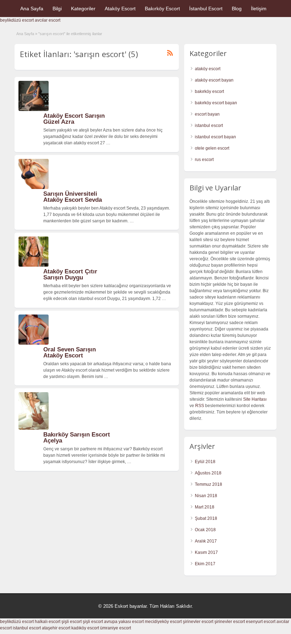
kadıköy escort (85, 627)
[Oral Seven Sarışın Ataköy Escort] (33, 343)
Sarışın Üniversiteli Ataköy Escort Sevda (72, 196)
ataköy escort (207, 68)
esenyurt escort (260, 621)
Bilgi (57, 8)
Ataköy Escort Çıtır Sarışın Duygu (70, 274)
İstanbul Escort (206, 8)
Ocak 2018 (205, 529)
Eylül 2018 (205, 461)
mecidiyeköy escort (163, 621)
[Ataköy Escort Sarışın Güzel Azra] (33, 109)
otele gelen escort (212, 148)
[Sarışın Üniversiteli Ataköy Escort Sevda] (33, 187)
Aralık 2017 (206, 541)
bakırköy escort (209, 91)
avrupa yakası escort (124, 621)
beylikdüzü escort (17, 20)
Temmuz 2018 (208, 484)
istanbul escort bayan (215, 136)
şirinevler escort (198, 621)
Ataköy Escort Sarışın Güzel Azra (74, 118)
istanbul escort (209, 125)
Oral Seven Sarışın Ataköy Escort (69, 352)
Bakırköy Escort (162, 8)
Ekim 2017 (205, 563)
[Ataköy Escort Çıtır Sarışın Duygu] (33, 265)
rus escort (204, 159)
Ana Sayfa (31, 8)
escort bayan (207, 114)
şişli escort (71, 621)
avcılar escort (47, 20)
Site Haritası (255, 399)
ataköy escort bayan (214, 80)
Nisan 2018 (206, 495)
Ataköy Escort (120, 8)
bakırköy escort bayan (216, 102)
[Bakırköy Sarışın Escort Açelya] (33, 428)
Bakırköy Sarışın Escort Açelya (76, 437)
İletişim (259, 8)
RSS (199, 405)
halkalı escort (47, 621)
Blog (237, 8)
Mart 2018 (204, 507)
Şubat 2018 (206, 518)
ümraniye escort (115, 627)
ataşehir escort (56, 627)
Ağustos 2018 (208, 473)
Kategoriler (83, 8)
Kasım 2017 (206, 552)
